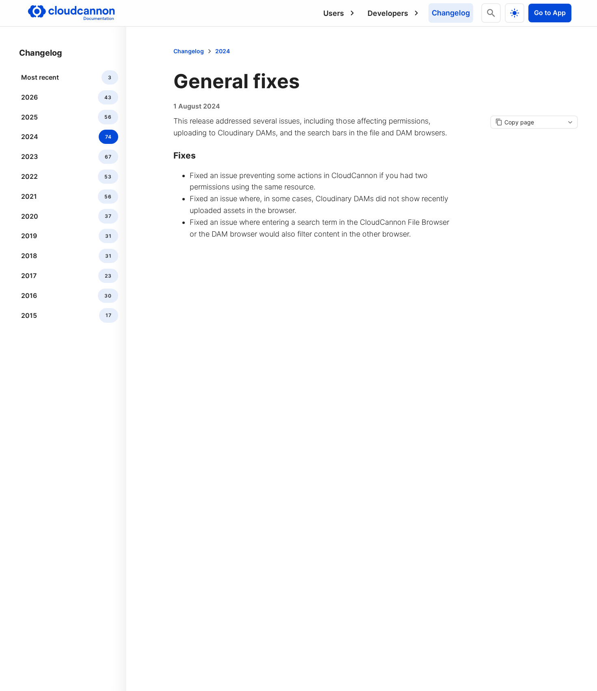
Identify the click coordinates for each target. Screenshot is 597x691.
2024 (222, 51)
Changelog (451, 13)
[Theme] (514, 13)
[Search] (491, 13)
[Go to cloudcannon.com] (71, 13)
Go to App (550, 13)
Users (333, 13)
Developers (388, 13)
